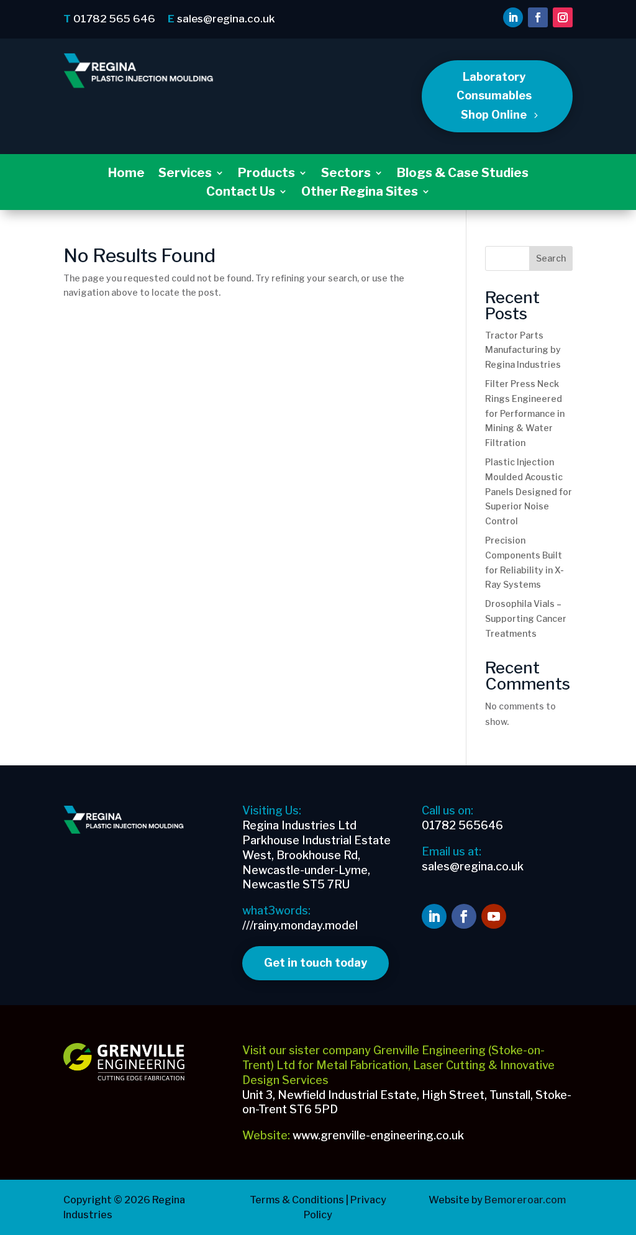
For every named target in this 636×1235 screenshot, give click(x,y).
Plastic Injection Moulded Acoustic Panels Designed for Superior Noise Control (528, 491)
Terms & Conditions (297, 1200)
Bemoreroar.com (524, 1200)
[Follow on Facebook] (538, 17)
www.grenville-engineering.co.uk (378, 1135)
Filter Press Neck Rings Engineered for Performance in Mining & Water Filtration (525, 413)
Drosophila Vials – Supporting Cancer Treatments (525, 618)
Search (551, 258)
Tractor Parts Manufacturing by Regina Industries (523, 350)
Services (185, 174)
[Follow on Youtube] (493, 916)
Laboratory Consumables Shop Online (494, 95)
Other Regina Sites (359, 193)
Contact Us (240, 193)
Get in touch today (315, 962)
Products (266, 174)
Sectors (346, 174)
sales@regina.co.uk (226, 18)
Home (126, 174)
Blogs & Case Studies (463, 174)
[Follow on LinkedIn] (513, 17)
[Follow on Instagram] (563, 17)
